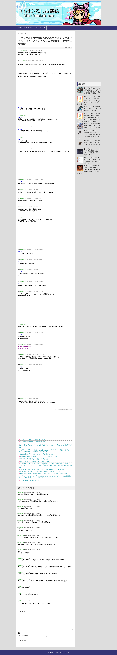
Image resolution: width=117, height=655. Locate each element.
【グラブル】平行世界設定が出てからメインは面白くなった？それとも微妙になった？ (92, 125)
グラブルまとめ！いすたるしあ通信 (60, 652)
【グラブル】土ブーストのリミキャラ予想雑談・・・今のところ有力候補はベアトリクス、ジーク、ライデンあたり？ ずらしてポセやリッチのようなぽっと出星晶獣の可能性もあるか (45, 465)
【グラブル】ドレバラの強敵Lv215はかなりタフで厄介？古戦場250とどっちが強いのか (92, 108)
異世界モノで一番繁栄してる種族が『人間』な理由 (34, 459)
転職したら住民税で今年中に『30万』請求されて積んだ (36, 461)
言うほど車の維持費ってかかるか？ (30, 480)
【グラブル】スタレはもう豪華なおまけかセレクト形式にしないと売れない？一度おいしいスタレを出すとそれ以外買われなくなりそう (88, 100)
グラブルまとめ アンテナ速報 (25, 27)
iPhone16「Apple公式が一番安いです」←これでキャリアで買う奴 (39, 456)
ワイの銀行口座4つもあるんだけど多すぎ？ (32, 441)
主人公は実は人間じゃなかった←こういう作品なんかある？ (37, 454)
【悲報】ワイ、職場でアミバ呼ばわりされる (33, 439)
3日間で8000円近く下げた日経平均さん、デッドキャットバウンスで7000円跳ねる (43, 473)
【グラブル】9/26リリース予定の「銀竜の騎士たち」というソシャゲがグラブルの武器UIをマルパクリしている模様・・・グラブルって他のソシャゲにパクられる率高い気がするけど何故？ (45, 445)
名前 (19, 633)
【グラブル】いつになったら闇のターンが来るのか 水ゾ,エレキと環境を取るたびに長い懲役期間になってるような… (88, 134)
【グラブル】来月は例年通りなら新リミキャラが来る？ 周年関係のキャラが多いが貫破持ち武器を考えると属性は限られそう (88, 169)
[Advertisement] (45, 91)
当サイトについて (40, 27)
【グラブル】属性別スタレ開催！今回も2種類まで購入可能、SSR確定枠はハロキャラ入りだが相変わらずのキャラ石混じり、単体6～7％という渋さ (88, 117)
